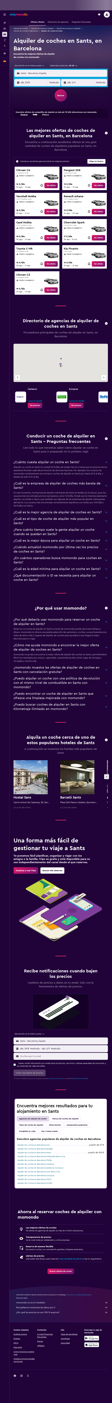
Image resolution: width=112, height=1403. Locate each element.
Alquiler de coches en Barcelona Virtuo (34, 1179)
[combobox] (30, 65)
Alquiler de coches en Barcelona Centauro (35, 1164)
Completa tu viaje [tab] (27, 1131)
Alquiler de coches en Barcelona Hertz (34, 1153)
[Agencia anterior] (17, 377)
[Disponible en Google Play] (91, 1338)
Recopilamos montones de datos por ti (35, 1307)
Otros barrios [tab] (55, 1125)
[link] (51, 185)
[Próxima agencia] (103, 377)
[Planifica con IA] (4, 45)
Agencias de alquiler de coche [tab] (33, 1119)
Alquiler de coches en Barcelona (26, 31)
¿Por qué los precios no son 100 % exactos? (37, 1312)
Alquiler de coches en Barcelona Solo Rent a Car (38, 1172)
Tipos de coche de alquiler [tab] (31, 1125)
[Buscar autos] (4, 34)
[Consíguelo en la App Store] (91, 1344)
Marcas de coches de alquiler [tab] (65, 1119)
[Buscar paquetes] (4, 40)
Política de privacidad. (79, 1078)
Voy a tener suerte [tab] (49, 1131)
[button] (5, 15)
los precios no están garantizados (79, 1295)
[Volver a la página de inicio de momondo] (19, 14)
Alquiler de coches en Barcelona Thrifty (34, 1160)
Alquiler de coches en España (42, 28)
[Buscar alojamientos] (4, 28)
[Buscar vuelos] (4, 23)
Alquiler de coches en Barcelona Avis (33, 1145)
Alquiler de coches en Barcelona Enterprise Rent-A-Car (41, 1156)
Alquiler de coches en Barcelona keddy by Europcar (40, 1168)
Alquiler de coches (21, 28)
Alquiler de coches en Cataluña (68, 28)
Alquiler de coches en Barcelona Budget (35, 1149)
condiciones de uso (56, 1078)
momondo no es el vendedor (30, 1303)
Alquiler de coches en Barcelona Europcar (35, 1176)
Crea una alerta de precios (70, 1259)
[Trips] (4, 53)
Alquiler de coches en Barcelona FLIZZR (34, 1183)
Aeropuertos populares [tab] (77, 1125)
